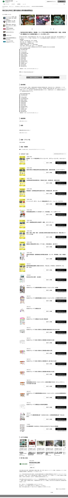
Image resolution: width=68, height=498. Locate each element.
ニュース (24, 4)
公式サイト (8, 2)
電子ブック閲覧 (49, 162)
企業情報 (18, 4)
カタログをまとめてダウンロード (59, 153)
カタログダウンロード (61, 162)
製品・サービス (6, 4)
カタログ (13, 4)
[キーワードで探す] (64, 4)
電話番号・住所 (32, 467)
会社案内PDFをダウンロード (51, 1)
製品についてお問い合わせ (34, 77)
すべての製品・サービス (6, 14)
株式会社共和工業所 (34, 462)
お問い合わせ (62, 1)
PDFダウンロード (51, 77)
